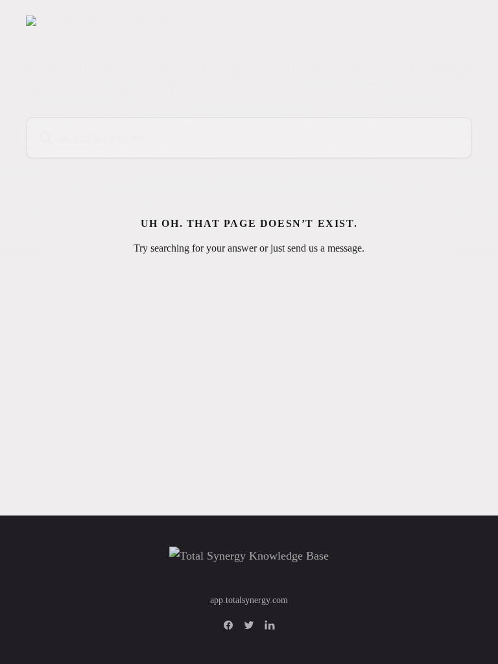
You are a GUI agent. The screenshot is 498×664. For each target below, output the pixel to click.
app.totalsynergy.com (249, 600)
